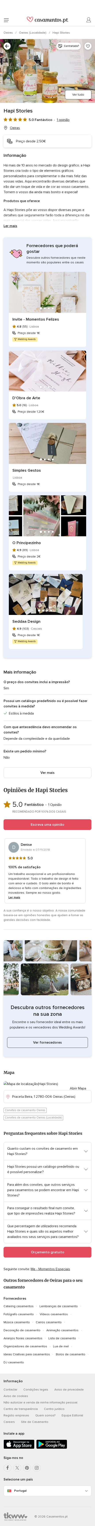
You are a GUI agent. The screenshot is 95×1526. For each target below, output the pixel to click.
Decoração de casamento (22, 1330)
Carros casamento (49, 1322)
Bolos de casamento (70, 1354)
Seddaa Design (26, 621)
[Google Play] (51, 1448)
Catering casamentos (19, 1306)
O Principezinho (26, 542)
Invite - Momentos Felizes (35, 319)
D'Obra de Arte (26, 397)
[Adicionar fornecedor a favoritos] (87, 46)
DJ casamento (14, 1362)
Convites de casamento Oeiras (25, 1110)
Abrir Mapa (78, 1088)
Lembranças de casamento (59, 1306)
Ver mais (47, 772)
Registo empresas (16, 1415)
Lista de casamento (62, 1338)
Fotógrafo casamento (19, 1314)
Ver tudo (78, 94)
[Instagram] (37, 1468)
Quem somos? (45, 1415)
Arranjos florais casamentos (23, 1338)
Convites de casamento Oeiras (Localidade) (33, 1117)
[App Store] (19, 1448)
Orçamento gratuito (47, 1252)
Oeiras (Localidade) (33, 33)
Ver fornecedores (47, 1042)
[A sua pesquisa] (7, 46)
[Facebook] (7, 1468)
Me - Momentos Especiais (50, 1269)
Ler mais (10, 226)
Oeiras (9, 33)
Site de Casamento (34, 1422)
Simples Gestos (26, 470)
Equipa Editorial (72, 1415)
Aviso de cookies (16, 1396)
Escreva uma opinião (47, 824)
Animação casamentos (62, 1330)
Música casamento (17, 1322)
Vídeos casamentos (54, 1314)
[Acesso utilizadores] (89, 20)
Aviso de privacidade (69, 1389)
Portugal (20, 1491)
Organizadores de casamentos (25, 1346)
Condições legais (35, 1389)
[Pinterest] (27, 1468)
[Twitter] (17, 1468)
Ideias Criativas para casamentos (27, 1354)
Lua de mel (61, 1346)
